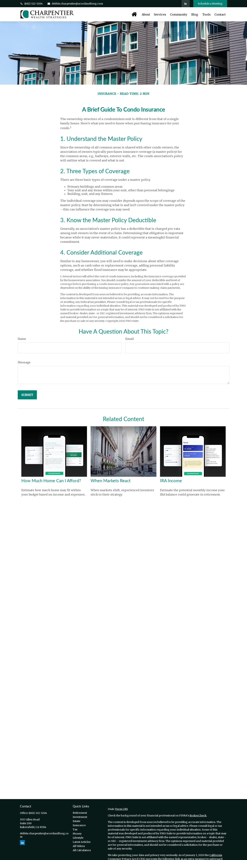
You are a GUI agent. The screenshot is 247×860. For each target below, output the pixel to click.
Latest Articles (81, 842)
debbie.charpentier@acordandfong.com (77, 3)
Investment (80, 817)
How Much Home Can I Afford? (51, 481)
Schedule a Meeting (210, 3)
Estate (76, 821)
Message (24, 362)
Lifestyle (78, 837)
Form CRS (121, 809)
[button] (134, 14)
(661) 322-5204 (33, 3)
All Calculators (82, 850)
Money (77, 833)
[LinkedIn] (186, 3)
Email (129, 339)
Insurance (79, 825)
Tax (75, 829)
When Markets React (111, 481)
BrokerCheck (197, 815)
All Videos (79, 846)
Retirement (80, 812)
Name (22, 339)
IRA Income (171, 481)
